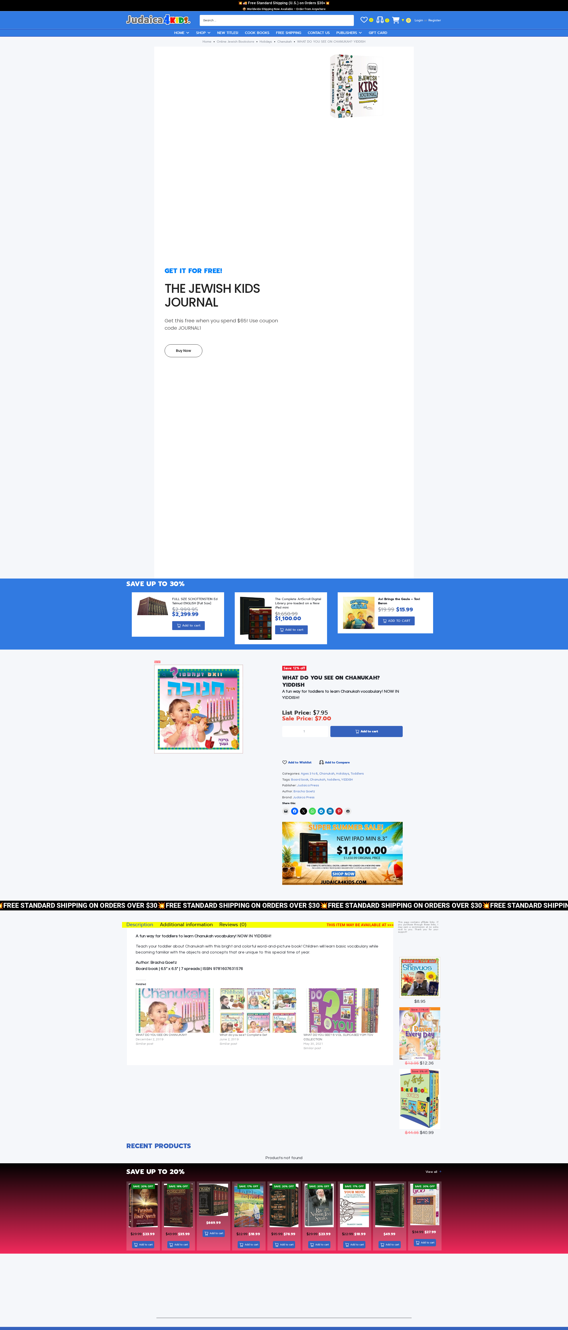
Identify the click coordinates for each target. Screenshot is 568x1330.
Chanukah (284, 41)
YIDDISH (347, 779)
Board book (300, 779)
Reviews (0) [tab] (232, 924)
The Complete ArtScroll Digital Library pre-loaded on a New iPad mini (298, 603)
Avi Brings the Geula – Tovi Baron (399, 601)
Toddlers (357, 773)
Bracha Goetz (304, 791)
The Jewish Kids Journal (212, 295)
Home (207, 41)
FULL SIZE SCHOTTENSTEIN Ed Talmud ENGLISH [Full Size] (194, 601)
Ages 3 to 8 (309, 773)
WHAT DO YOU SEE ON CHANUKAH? (161, 1035)
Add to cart (369, 731)
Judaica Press (308, 785)
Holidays (266, 41)
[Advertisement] (284, 1287)
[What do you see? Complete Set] (259, 1010)
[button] (164, 674)
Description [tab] (139, 924)
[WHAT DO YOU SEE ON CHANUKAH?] (175, 1010)
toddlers (333, 779)
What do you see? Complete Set (243, 1035)
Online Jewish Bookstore (235, 41)
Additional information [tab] (186, 924)
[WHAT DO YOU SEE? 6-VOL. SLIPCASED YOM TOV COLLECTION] (343, 1010)
